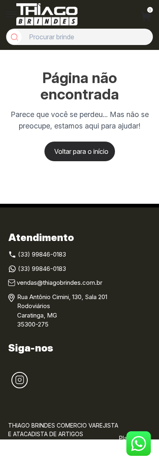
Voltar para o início (81, 151)
